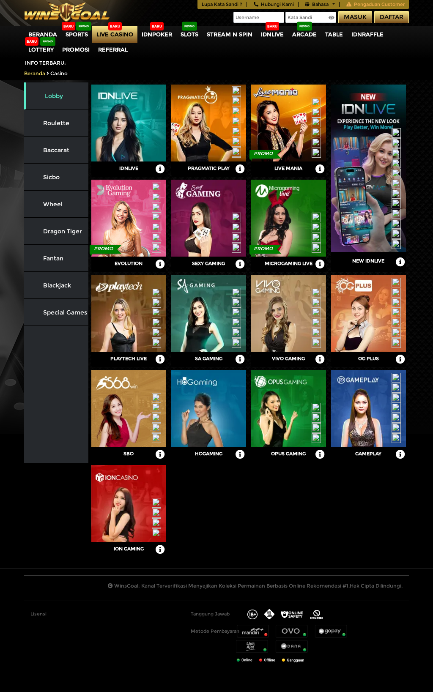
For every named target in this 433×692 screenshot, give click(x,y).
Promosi (76, 49)
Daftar (391, 17)
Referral (113, 49)
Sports (77, 34)
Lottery (41, 49)
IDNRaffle (367, 34)
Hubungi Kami (277, 4)
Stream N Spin (229, 34)
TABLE (334, 34)
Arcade (304, 34)
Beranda (42, 34)
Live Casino (114, 34)
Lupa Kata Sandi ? (222, 4)
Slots (189, 34)
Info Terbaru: (45, 63)
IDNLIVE (272, 34)
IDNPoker (157, 34)
